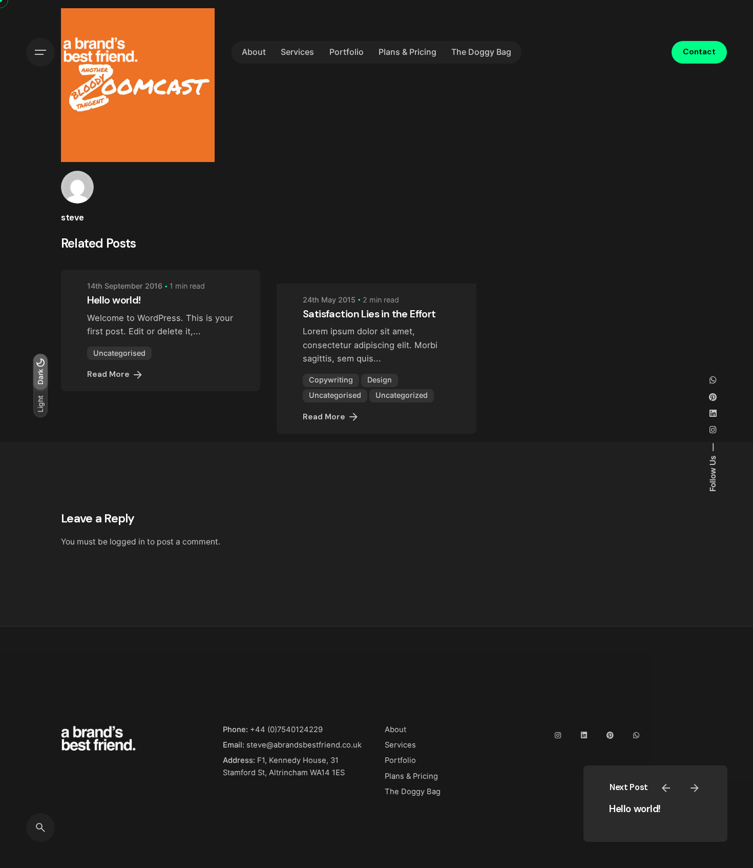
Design (379, 379)
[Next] (694, 788)
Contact (699, 52)
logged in (127, 542)
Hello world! (634, 808)
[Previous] (666, 788)
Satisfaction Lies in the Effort (369, 313)
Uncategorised (119, 353)
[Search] (40, 827)
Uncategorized (401, 395)
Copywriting (331, 379)
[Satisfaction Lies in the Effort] (376, 276)
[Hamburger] (40, 52)
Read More (108, 374)
